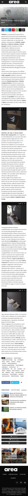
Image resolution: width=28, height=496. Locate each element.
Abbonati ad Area (13, 474)
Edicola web (14, 436)
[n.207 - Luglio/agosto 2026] (7, 426)
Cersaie (18, 361)
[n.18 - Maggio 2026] (20, 426)
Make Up (9, 370)
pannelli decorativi (20, 372)
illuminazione (12, 367)
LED (11, 368)
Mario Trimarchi (15, 370)
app (15, 359)
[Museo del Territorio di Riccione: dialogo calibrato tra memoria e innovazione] (5, 395)
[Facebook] (16, 482)
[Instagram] (20, 482)
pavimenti (21, 374)
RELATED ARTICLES (5, 390)
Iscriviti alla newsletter (14, 443)
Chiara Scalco (5, 24)
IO (17, 367)
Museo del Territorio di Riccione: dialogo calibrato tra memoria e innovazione (18, 394)
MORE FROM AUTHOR (15, 390)
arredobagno (20, 359)
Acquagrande (9, 358)
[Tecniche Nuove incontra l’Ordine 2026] (14, 455)
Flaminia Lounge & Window (8, 365)
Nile (3, 372)
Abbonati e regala (15, 439)
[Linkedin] (25, 482)
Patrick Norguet (13, 374)
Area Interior (7, 5)
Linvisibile (19, 368)
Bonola (8, 361)
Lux (24, 368)
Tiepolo (22, 376)
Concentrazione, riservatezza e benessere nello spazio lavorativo (18, 402)
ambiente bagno (17, 358)
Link (15, 368)
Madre (3, 370)
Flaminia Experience (12, 363)
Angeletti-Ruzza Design (7, 359)
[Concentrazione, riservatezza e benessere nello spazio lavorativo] (5, 402)
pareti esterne (5, 374)
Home (2, 5)
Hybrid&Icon (5, 367)
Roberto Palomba (15, 376)
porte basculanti (5, 376)
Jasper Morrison (5, 368)
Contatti (4, 474)
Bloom (3, 361)
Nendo (22, 370)
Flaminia (4, 363)
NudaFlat (8, 372)
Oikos (12, 372)
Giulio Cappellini (19, 365)
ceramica (13, 361)
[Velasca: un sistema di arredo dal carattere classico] (5, 409)
